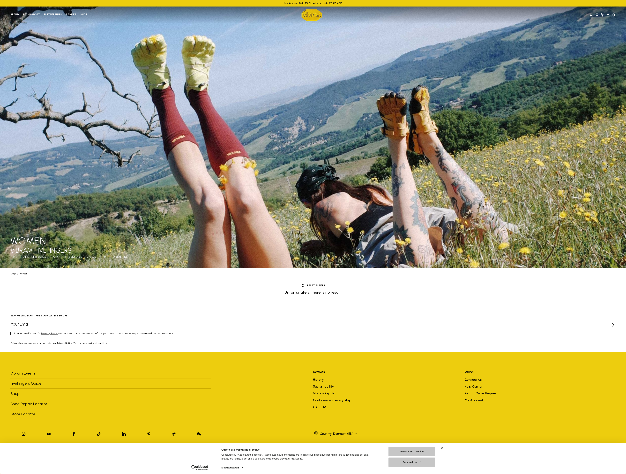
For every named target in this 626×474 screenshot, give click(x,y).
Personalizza (410, 462)
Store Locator (22, 414)
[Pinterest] (149, 433)
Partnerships (53, 14)
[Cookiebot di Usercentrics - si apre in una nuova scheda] (200, 467)
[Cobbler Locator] (602, 15)
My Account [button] (474, 400)
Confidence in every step (332, 400)
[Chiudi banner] (442, 448)
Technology (31, 14)
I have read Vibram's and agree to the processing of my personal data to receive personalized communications (94, 333)
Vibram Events (23, 373)
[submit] (611, 325)
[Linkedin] (124, 433)
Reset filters (315, 285)
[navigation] (48, 15)
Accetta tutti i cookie (412, 451)
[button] (335, 434)
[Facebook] (74, 433)
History (318, 380)
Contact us (473, 380)
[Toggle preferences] (614, 15)
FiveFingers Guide (26, 383)
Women (23, 273)
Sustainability (323, 386)
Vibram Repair (323, 393)
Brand (14, 14)
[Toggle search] (591, 15)
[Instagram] (24, 433)
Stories (71, 14)
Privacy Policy (49, 333)
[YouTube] (49, 433)
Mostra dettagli (230, 467)
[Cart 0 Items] (608, 15)
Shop (83, 14)
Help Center (474, 386)
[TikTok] (99, 433)
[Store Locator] (597, 15)
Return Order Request (481, 393)
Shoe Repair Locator (28, 403)
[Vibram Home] (311, 15)
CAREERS (320, 407)
